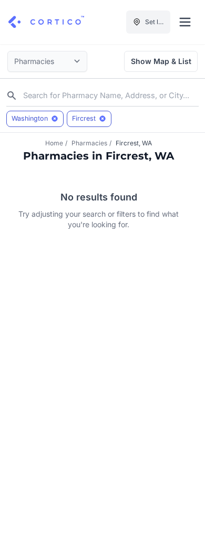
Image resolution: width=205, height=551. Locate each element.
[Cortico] (46, 22)
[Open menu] (185, 22)
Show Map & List (161, 61)
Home (54, 143)
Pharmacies (89, 143)
